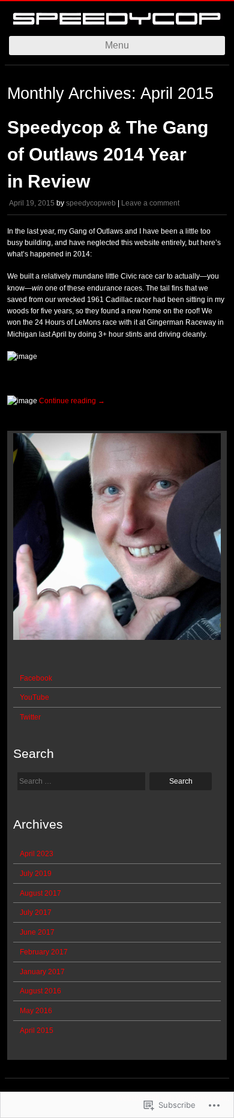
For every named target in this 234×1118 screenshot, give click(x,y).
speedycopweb (91, 203)
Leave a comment (150, 203)
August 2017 (40, 893)
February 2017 (44, 952)
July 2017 (36, 912)
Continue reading (72, 401)
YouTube (34, 697)
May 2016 (36, 1011)
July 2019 (36, 873)
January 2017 (42, 972)
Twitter (30, 717)
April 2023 (36, 854)
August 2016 (40, 991)
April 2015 (36, 1030)
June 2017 (37, 932)
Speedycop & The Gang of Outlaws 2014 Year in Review (107, 154)
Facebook (36, 678)
